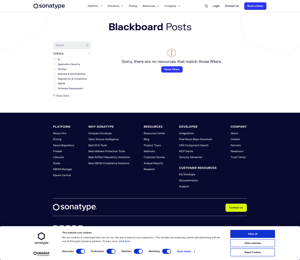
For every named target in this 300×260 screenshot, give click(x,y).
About (234, 133)
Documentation (188, 180)
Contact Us (236, 207)
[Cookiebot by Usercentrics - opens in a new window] (41, 254)
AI (59, 59)
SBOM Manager (62, 169)
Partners (236, 145)
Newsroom (237, 151)
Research (149, 169)
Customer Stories (154, 157)
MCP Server (186, 151)
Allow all (252, 234)
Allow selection (252, 243)
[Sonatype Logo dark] (49, 8)
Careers (235, 139)
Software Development (70, 88)
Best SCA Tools (97, 145)
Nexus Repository (63, 145)
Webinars (149, 151)
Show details (184, 251)
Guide (56, 163)
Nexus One (59, 133)
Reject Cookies (253, 252)
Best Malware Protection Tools (106, 151)
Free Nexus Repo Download (195, 139)
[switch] (111, 251)
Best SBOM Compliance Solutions (108, 163)
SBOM (61, 83)
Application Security (69, 64)
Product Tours (152, 145)
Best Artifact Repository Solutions (109, 157)
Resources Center (154, 133)
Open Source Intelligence (103, 139)
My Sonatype (187, 174)
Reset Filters (172, 69)
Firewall (57, 151)
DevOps (62, 69)
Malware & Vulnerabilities (72, 74)
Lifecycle (58, 157)
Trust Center (238, 157)
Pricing (133, 6)
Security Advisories (190, 157)
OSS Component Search (194, 145)
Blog (146, 139)
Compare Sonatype (100, 133)
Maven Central (62, 175)
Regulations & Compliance (72, 78)
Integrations (186, 133)
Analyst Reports (153, 163)
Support (184, 186)
